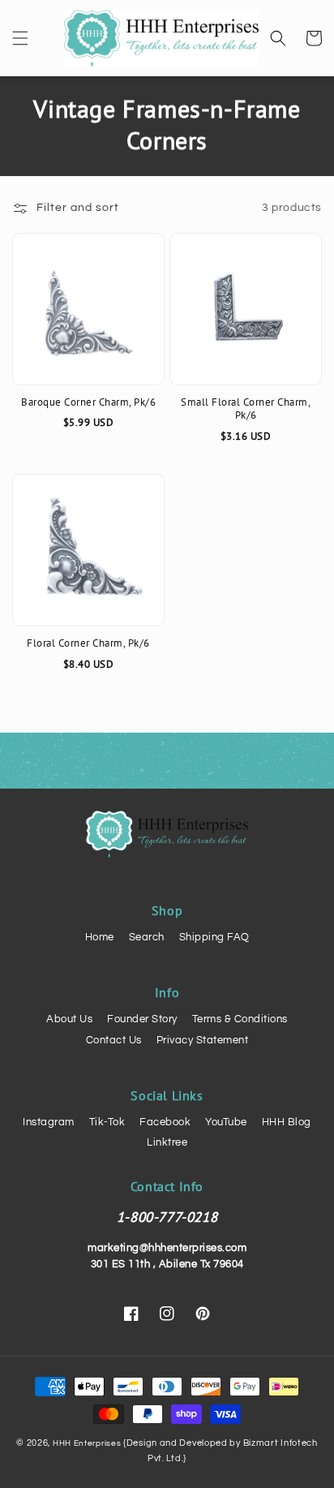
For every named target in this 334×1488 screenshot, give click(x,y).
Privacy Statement (202, 1040)
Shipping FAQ (214, 937)
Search (147, 937)
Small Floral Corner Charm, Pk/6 (245, 409)
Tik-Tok (107, 1122)
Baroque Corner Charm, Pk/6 (88, 402)
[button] (20, 38)
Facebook (165, 1122)
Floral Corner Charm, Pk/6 (88, 643)
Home (99, 937)
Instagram (49, 1122)
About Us (69, 1019)
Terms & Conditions (240, 1019)
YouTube (226, 1122)
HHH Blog (286, 1122)
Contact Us (114, 1040)
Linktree (167, 1142)
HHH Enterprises (88, 1443)
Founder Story (142, 1019)
